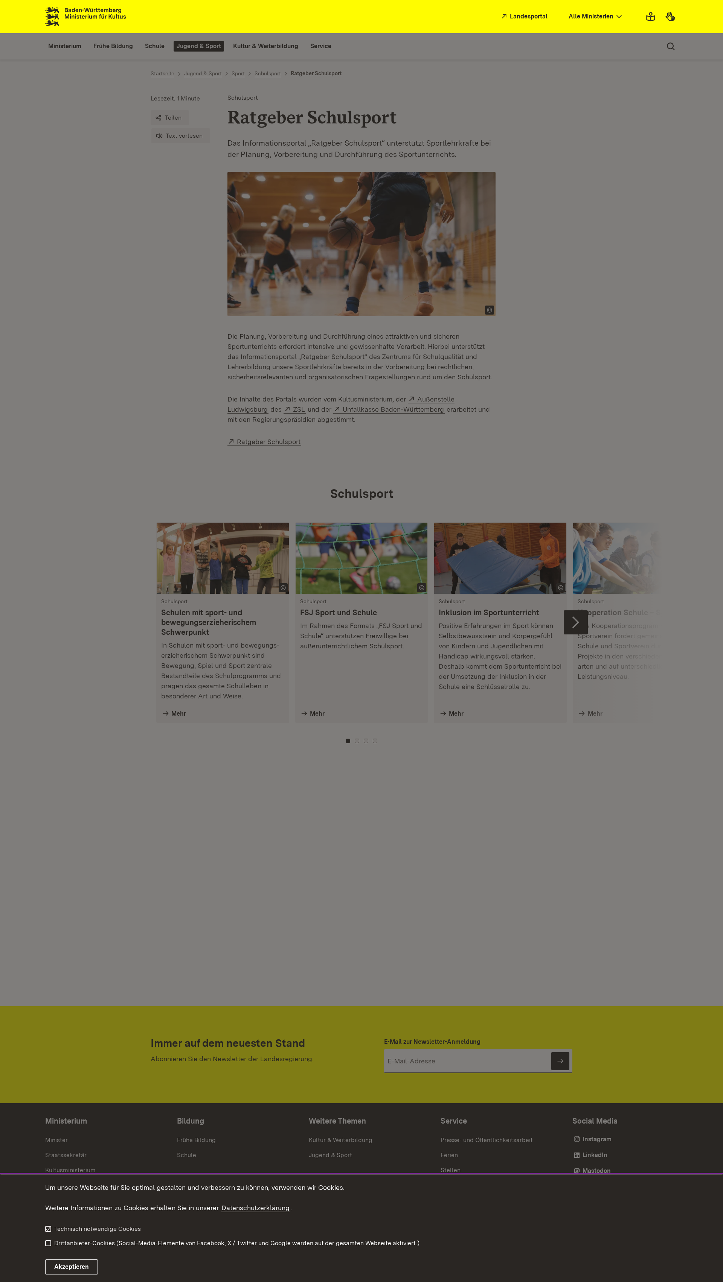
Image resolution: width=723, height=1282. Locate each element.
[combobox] (596, 17)
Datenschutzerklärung (255, 1208)
